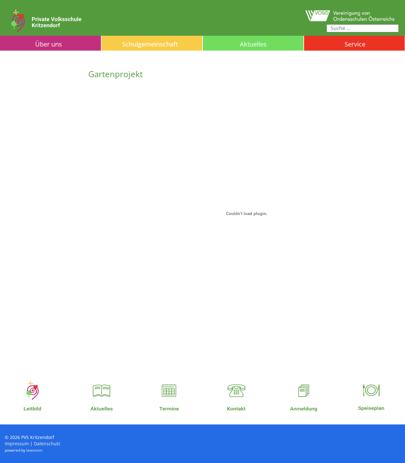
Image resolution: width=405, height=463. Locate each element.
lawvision (34, 450)
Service (355, 44)
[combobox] (363, 28)
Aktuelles (253, 44)
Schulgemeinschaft (150, 44)
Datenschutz (47, 444)
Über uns (48, 44)
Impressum (17, 444)
